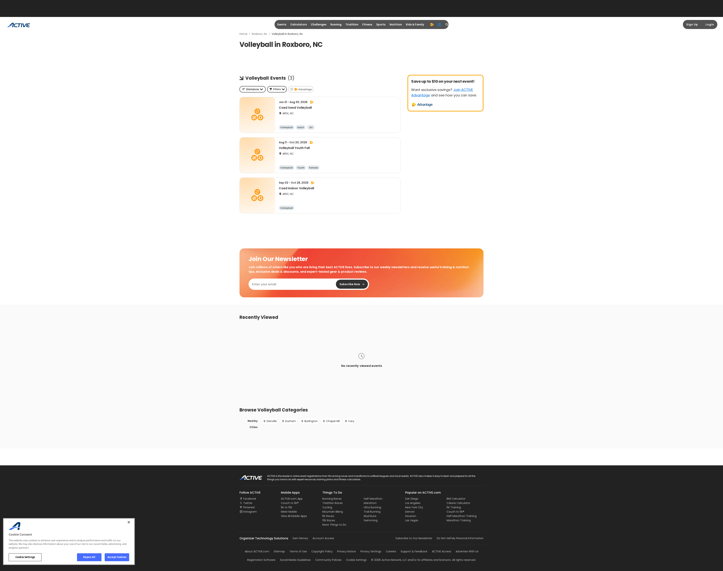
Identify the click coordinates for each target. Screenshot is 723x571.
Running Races (332, 499)
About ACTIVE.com (257, 551)
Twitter (247, 503)
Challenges (318, 24)
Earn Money (300, 538)
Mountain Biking (332, 512)
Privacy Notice (346, 551)
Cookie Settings (25, 557)
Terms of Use (298, 551)
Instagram (250, 512)
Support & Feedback (414, 551)
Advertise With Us (467, 551)
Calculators (298, 24)
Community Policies (328, 560)
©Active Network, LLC (389, 560)
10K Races (328, 520)
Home (243, 34)
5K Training (454, 507)
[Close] (129, 522)
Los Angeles (412, 503)
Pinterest (249, 507)
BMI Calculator (456, 499)
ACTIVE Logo (247, 476)
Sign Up (692, 24)
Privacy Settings (370, 551)
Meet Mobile (289, 512)
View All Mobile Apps (294, 516)
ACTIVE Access (441, 551)
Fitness (367, 24)
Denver (410, 512)
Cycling (327, 507)
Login (709, 24)
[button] (277, 89)
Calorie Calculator (458, 503)
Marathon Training (459, 520)
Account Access (323, 538)
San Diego (411, 499)
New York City (414, 507)
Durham (290, 421)
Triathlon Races (332, 503)
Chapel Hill (333, 421)
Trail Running (372, 512)
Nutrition (396, 24)
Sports (381, 24)
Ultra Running (372, 507)
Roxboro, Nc (259, 34)
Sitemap (279, 551)
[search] (447, 24)
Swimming (371, 520)
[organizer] (439, 24)
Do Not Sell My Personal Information (460, 538)
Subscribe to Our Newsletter (414, 538)
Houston (410, 516)
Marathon (370, 503)
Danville (272, 421)
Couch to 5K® (290, 503)
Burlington (311, 421)
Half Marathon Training (462, 516)
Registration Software (261, 560)
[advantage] (432, 24)
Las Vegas (411, 520)
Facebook (249, 499)
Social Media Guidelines (295, 560)
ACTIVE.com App (292, 499)
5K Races (328, 516)
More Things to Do (334, 525)
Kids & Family (415, 24)
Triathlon (351, 24)
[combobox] (252, 89)
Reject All (89, 557)
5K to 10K (286, 507)
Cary (351, 421)
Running (336, 24)
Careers (391, 551)
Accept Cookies (117, 557)
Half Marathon (373, 499)
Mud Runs (370, 516)
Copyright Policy (322, 551)
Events (281, 24)
